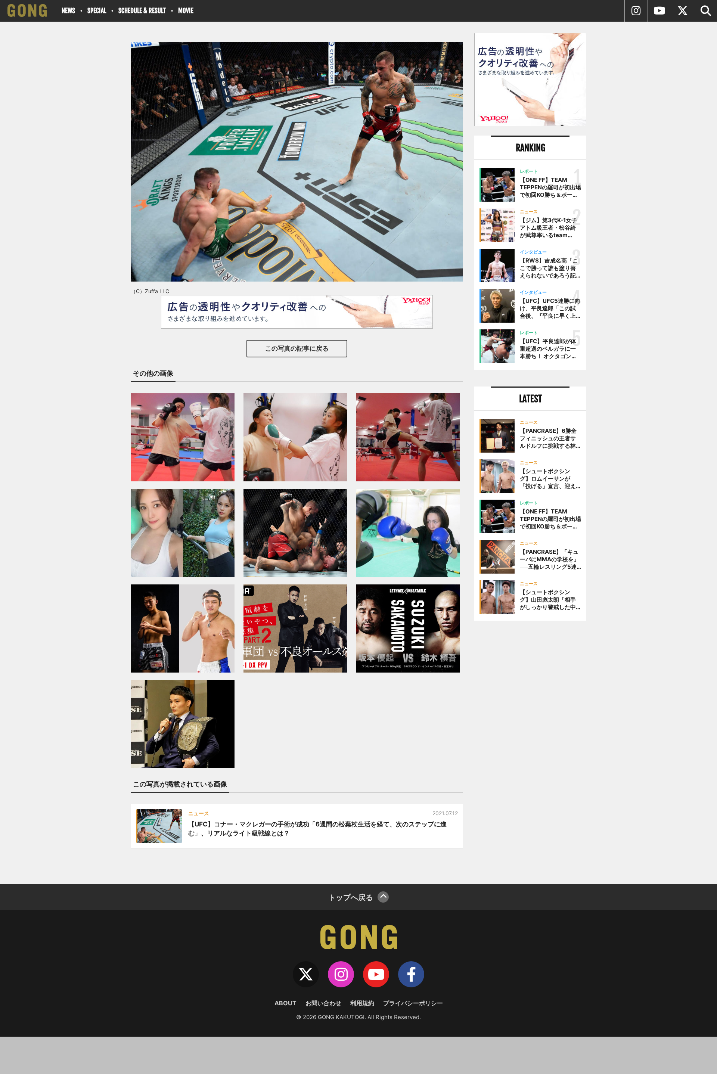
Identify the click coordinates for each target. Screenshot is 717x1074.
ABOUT (285, 1003)
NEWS (68, 11)
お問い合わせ (323, 1003)
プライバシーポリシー (413, 1003)
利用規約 (362, 1003)
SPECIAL (96, 11)
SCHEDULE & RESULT (142, 11)
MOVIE (185, 11)
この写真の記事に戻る (297, 348)
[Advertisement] (530, 749)
